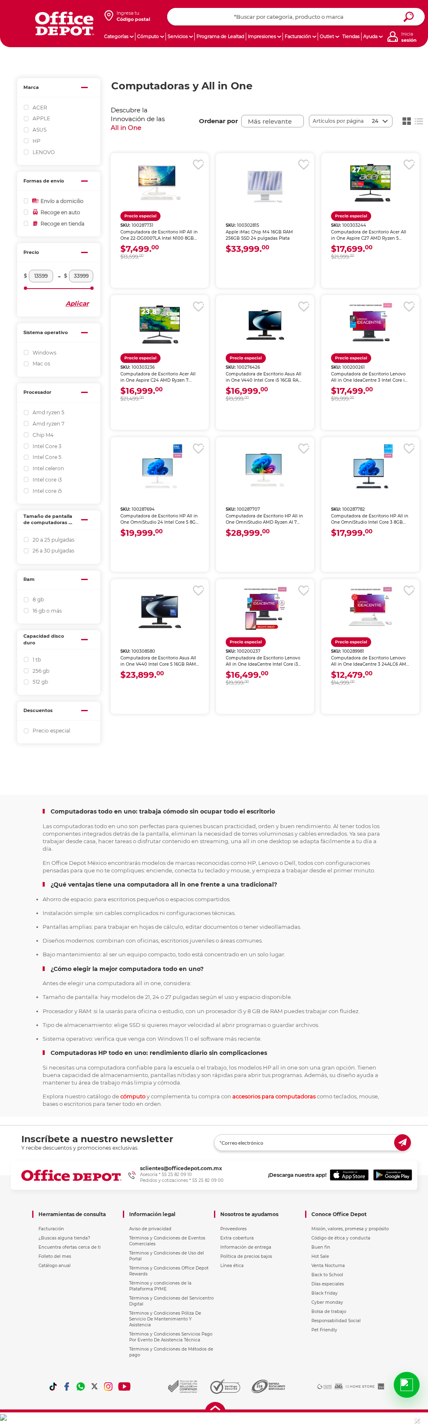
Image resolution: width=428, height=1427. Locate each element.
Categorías (116, 36)
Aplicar (77, 303)
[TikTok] (53, 1386)
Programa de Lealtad (220, 36)
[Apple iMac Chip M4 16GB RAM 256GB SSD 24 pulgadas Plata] (265, 182)
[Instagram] (108, 1386)
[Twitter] (94, 1386)
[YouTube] (124, 1386)
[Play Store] (392, 1175)
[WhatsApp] (81, 1386)
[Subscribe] (402, 1142)
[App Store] (349, 1175)
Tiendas (350, 36)
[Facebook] (67, 1386)
